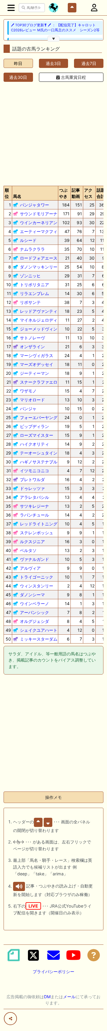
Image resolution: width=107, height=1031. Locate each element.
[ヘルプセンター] (93, 955)
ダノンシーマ (32, 594)
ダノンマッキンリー (38, 266)
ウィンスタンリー (36, 585)
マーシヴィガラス (36, 355)
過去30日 (18, 77)
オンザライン (32, 346)
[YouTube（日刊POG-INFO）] (73, 955)
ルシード (28, 240)
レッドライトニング (38, 523)
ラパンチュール (34, 514)
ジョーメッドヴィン (38, 328)
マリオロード (32, 399)
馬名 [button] (17, 196)
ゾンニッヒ (30, 275)
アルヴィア (30, 568)
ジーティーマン (34, 373)
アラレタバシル (34, 497)
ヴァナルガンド (34, 559)
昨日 (18, 63)
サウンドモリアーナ (38, 213)
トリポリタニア (34, 284)
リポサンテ (30, 302)
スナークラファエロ (38, 382)
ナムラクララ (32, 249)
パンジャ (28, 408)
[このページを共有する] (10, 1018)
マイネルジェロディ (38, 320)
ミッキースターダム (38, 638)
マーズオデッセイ (36, 364)
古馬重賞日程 (73, 77)
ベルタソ (28, 550)
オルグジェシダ (34, 621)
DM (47, 996)
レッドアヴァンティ (38, 311)
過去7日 (88, 63)
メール (69, 996)
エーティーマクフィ (38, 231)
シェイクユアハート (38, 630)
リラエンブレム (34, 293)
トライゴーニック (36, 576)
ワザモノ (28, 390)
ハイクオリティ (34, 444)
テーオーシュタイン (38, 452)
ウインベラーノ (34, 603)
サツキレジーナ (34, 506)
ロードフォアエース (38, 257)
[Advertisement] (53, 132)
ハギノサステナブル (38, 461)
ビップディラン (34, 426)
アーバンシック (34, 612)
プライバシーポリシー (53, 971)
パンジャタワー (34, 204)
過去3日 (53, 63)
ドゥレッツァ (32, 488)
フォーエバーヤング (38, 417)
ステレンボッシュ (36, 532)
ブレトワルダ (32, 479)
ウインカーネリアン (38, 222)
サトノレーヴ (32, 337)
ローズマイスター (36, 435)
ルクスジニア (32, 541)
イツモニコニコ (34, 470)
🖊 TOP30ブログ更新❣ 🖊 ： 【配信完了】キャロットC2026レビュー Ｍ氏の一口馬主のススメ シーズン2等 (55, 27)
